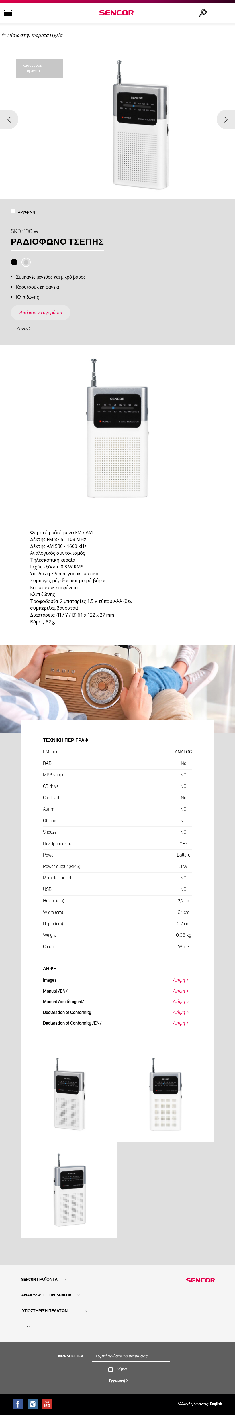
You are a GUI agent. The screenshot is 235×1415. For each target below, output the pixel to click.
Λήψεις (22, 328)
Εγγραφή (116, 1380)
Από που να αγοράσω (40, 312)
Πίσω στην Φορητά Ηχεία (35, 35)
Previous (9, 119)
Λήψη (179, 980)
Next (226, 119)
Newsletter (70, 1356)
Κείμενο (122, 1369)
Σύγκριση (26, 212)
